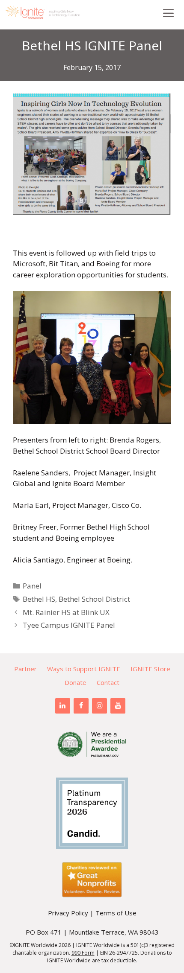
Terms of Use (116, 913)
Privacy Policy (68, 913)
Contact (108, 682)
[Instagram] (99, 706)
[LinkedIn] (62, 706)
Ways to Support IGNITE (83, 668)
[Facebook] (81, 706)
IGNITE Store (150, 668)
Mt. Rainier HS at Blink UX (66, 612)
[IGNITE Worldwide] (42, 13)
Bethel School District (94, 599)
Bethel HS (39, 599)
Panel (32, 586)
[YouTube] (117, 706)
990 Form (83, 952)
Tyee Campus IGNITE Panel (69, 625)
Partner (25, 668)
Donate (75, 682)
